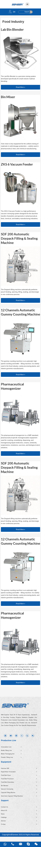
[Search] (31, 12)
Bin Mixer (8, 97)
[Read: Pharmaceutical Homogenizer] (20, 412)
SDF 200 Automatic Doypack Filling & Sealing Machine (19, 238)
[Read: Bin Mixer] (20, 120)
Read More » (21, 86)
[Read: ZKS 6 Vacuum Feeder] (20, 187)
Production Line (8, 740)
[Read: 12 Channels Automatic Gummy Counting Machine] (20, 338)
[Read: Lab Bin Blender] (20, 53)
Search (26, 12)
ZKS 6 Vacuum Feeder (17, 164)
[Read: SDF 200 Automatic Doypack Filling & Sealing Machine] (20, 266)
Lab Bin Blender (12, 29)
